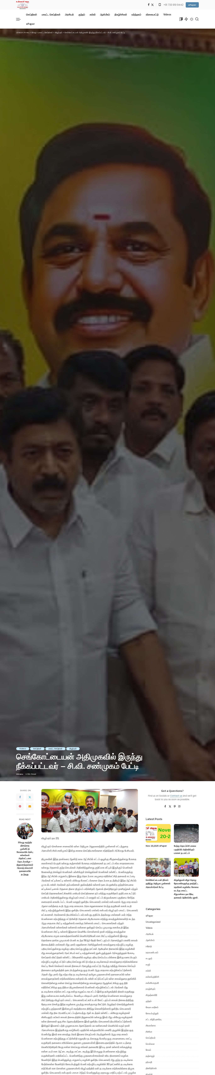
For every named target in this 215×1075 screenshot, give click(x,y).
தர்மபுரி (149, 1062)
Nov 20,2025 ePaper (156, 845)
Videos (22, 749)
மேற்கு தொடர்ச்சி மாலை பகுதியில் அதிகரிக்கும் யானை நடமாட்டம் (185, 849)
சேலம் (148, 1050)
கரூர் (148, 964)
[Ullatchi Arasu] (22, 5)
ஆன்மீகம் (150, 940)
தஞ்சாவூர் (150, 1056)
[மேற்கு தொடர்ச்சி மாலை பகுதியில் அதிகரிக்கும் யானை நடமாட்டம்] (186, 833)
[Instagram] (179, 806)
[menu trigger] (20, 19)
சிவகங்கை (151, 1025)
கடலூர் (149, 958)
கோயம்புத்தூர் (152, 1013)
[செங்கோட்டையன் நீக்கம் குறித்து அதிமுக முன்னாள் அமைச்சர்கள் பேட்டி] (158, 867)
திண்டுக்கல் (151, 1068)
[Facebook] (148, 5)
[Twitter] (152, 5)
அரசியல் (149, 934)
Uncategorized (153, 922)
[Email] (30, 806)
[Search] (197, 19)
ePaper (192, 5)
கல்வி (148, 970)
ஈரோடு (149, 946)
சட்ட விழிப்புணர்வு (153, 1019)
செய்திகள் (37, 749)
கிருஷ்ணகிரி (151, 995)
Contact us (176, 795)
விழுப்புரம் (72, 749)
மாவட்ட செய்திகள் (55, 749)
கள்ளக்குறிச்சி (152, 977)
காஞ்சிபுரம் (150, 989)
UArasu (19, 774)
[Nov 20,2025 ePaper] (158, 833)
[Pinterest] (20, 806)
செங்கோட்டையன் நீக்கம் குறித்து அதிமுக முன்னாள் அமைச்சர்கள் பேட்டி (158, 883)
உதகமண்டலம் (152, 952)
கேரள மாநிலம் (152, 1007)
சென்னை (150, 1044)
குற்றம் (149, 1001)
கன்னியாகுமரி (152, 983)
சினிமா (149, 1031)
